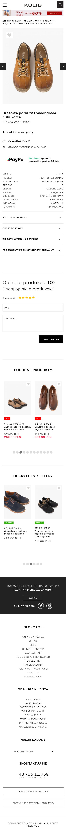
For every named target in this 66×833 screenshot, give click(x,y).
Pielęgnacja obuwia (33, 722)
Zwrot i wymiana (33, 710)
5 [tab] (27, 452)
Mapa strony (33, 676)
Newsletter (33, 660)
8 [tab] (37, 452)
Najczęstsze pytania (33, 726)
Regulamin (33, 699)
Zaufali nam (33, 652)
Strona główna (33, 636)
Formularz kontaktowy (33, 791)
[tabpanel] (17, 419)
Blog (33, 644)
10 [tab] (44, 452)
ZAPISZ (33, 597)
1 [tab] (14, 452)
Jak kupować (33, 703)
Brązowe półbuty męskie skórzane (45, 428)
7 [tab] (34, 452)
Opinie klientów (33, 648)
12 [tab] (51, 452)
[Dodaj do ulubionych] (28, 384)
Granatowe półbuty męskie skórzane (15, 532)
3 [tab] (20, 452)
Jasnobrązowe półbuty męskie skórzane (17, 428)
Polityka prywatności (33, 668)
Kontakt (33, 672)
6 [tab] (31, 452)
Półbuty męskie (52, 181)
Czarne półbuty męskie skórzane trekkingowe (44, 533)
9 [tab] (41, 452)
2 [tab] (17, 452)
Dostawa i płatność (33, 706)
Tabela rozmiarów (33, 718)
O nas (33, 640)
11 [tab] (48, 452)
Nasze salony (33, 664)
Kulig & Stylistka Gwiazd (33, 656)
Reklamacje (33, 714)
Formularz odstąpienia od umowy (33, 802)
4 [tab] (24, 452)
